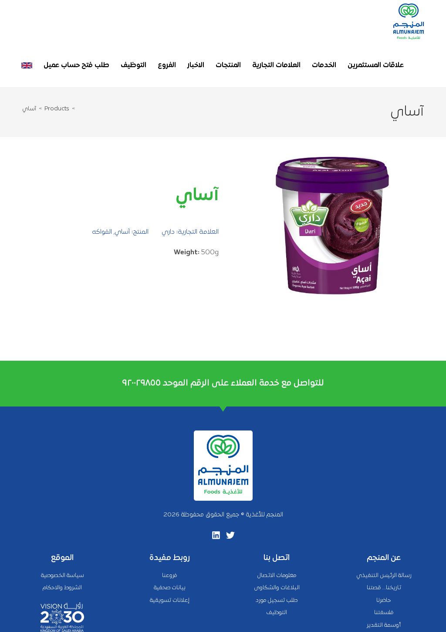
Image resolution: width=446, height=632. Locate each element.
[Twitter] (230, 535)
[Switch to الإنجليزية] (27, 65)
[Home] (78, 109)
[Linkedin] (216, 535)
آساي (29, 109)
